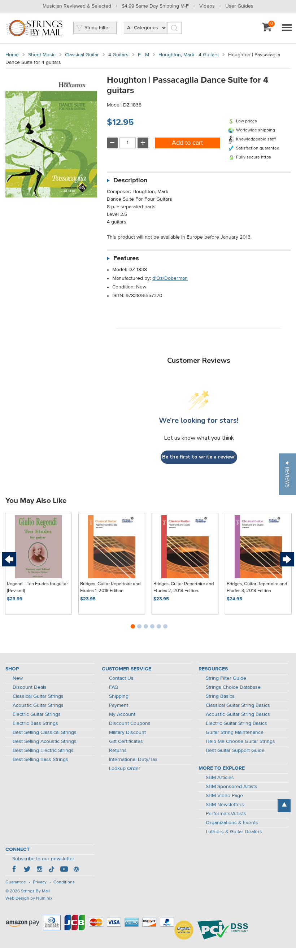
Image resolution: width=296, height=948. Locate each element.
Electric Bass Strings (35, 723)
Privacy (40, 882)
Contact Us (121, 678)
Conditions (64, 882)
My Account (122, 714)
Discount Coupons (130, 723)
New (18, 678)
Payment (118, 705)
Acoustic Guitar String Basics (238, 714)
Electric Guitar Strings (37, 714)
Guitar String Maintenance (235, 732)
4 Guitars (118, 54)
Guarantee (15, 882)
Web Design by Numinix (28, 898)
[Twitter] (27, 870)
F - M (143, 54)
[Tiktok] (51, 870)
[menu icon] (286, 28)
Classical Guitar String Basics (238, 705)
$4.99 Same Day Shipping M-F (155, 6)
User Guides (239, 6)
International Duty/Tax (133, 759)
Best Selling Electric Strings (43, 750)
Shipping (119, 696)
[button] (287, 474)
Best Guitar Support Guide (235, 750)
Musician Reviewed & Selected (77, 6)
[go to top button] (284, 805)
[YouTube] (63, 870)
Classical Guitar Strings (38, 696)
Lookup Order (124, 768)
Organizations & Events (232, 822)
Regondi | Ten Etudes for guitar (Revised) (37, 587)
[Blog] (76, 870)
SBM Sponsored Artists (231, 786)
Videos (207, 6)
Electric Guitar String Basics (236, 723)
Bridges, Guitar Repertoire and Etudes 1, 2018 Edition (110, 587)
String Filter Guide (226, 678)
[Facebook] (14, 870)
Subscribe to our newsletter (43, 858)
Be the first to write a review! (199, 456)
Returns (118, 750)
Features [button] (126, 258)
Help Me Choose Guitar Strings (240, 741)
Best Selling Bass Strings (40, 759)
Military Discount (127, 732)
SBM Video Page (224, 795)
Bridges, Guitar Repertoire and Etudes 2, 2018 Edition (183, 587)
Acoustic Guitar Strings (38, 705)
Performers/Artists (226, 813)
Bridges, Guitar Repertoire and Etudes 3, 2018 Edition (257, 587)
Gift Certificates (126, 741)
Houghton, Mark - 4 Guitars (188, 54)
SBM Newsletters (225, 804)
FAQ (113, 687)
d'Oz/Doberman (170, 278)
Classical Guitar (82, 54)
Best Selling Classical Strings (45, 732)
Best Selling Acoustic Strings (45, 741)
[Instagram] (39, 870)
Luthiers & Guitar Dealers (234, 831)
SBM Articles (220, 777)
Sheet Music (42, 54)
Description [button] (130, 180)
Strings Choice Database (233, 687)
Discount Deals (30, 687)
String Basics (220, 696)
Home (12, 54)
